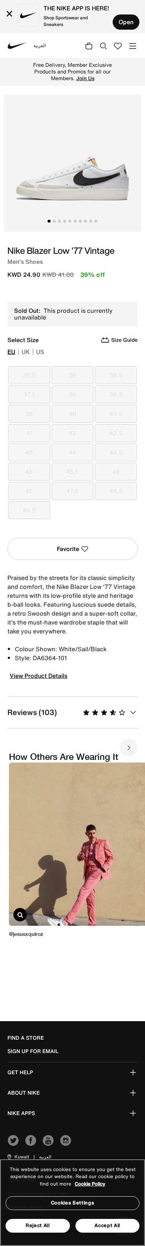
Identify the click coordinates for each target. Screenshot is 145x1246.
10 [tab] (95, 221)
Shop (69, 75)
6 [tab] (75, 221)
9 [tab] (90, 221)
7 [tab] (80, 221)
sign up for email (32, 1051)
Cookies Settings (72, 1202)
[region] (72, 1202)
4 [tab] (64, 221)
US (40, 352)
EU (11, 352)
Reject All (38, 1225)
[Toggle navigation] (133, 45)
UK (26, 352)
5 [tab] (69, 221)
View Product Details (38, 675)
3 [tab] (59, 221)
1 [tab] (49, 221)
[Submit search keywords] (103, 45)
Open (126, 21)
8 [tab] (85, 221)
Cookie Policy (90, 1183)
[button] (17, 1157)
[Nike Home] (17, 45)
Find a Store (25, 1037)
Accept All (107, 1225)
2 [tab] (54, 221)
